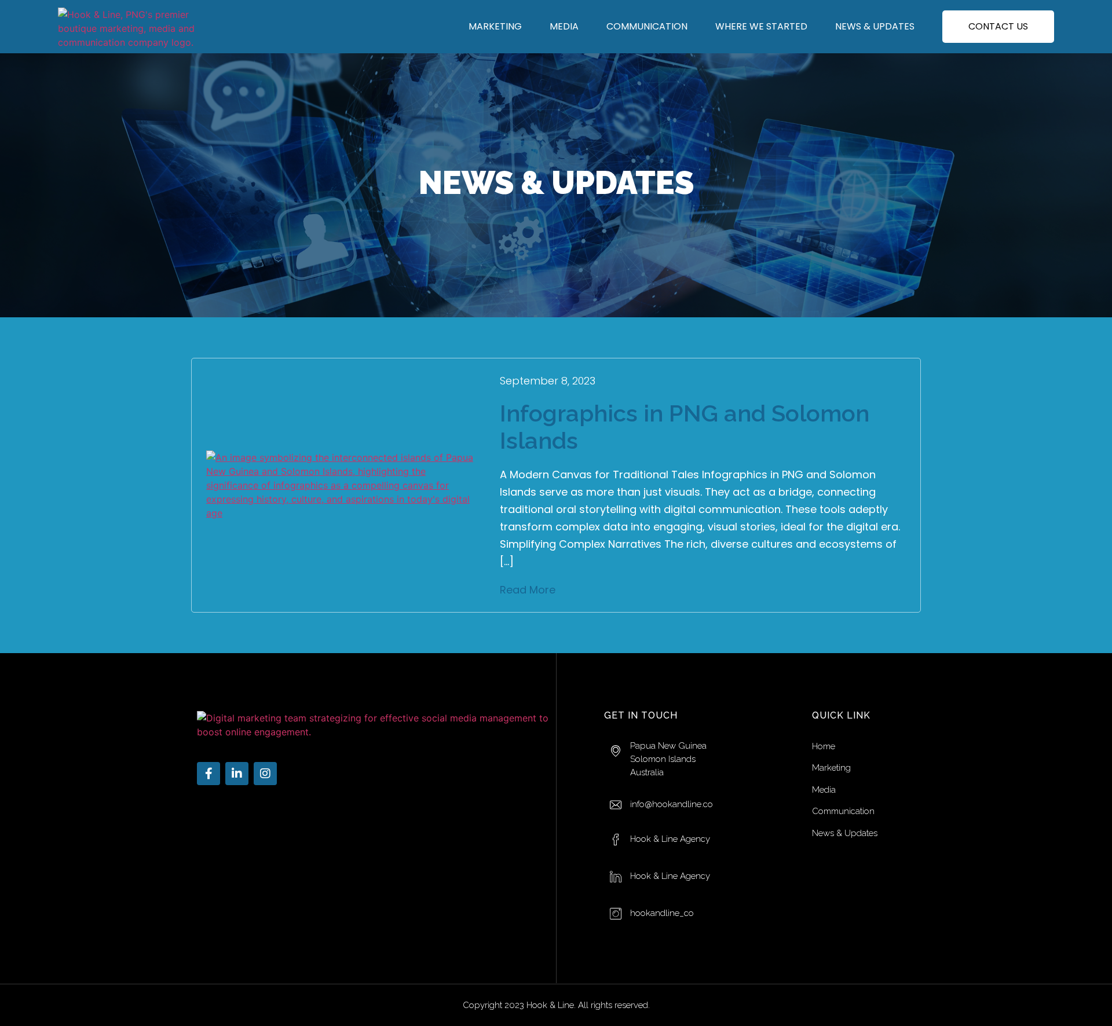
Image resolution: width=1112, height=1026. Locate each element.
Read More (527, 589)
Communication (646, 26)
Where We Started (761, 26)
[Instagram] (265, 773)
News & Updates (875, 26)
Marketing (495, 26)
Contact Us (998, 26)
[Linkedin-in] (236, 773)
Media (564, 26)
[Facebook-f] (208, 773)
